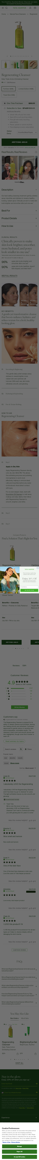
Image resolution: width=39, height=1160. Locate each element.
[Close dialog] (38, 568)
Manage (19, 1146)
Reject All (19, 1151)
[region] (19, 1141)
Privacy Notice (15, 1142)
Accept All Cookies (19, 1157)
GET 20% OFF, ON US (29, 590)
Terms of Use (6, 1142)
